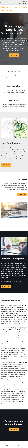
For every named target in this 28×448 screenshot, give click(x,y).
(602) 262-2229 (23, 1)
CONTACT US (14, 55)
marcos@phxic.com (23, 3)
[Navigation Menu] (25, 8)
